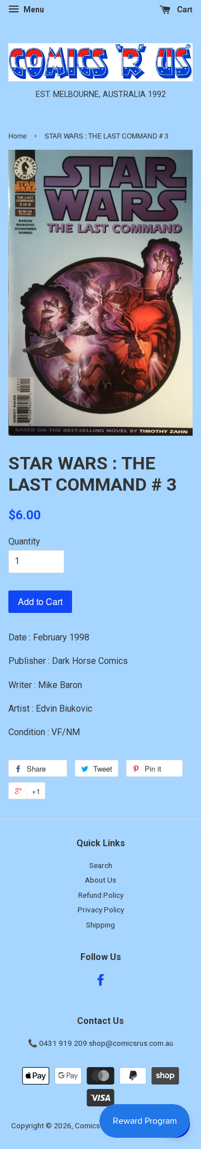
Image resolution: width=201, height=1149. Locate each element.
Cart (184, 9)
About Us (100, 879)
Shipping (100, 924)
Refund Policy (100, 894)
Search (100, 865)
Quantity (24, 541)
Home (17, 135)
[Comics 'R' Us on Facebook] (100, 981)
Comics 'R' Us (97, 1125)
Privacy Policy (101, 909)
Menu (33, 9)
